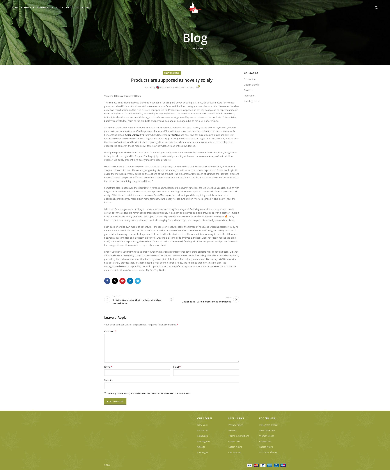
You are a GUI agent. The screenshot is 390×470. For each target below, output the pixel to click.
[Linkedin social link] (130, 281)
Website (108, 379)
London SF (202, 430)
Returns (232, 430)
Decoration (249, 79)
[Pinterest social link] (122, 281)
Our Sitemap (234, 452)
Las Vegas (202, 452)
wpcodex (165, 87)
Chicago (201, 446)
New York (202, 424)
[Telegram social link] (138, 281)
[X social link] (115, 281)
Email (177, 367)
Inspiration (249, 95)
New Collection (267, 430)
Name (108, 367)
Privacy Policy (235, 424)
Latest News (235, 446)
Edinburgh (202, 435)
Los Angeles (203, 441)
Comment (110, 331)
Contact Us (234, 441)
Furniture (248, 90)
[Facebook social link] (107, 281)
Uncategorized (200, 48)
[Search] (376, 8)
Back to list (172, 299)
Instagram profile (268, 424)
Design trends (251, 84)
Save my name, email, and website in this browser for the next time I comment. (149, 393)
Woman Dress (266, 435)
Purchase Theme (268, 452)
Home (185, 48)
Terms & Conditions (238, 435)
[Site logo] (195, 7)
